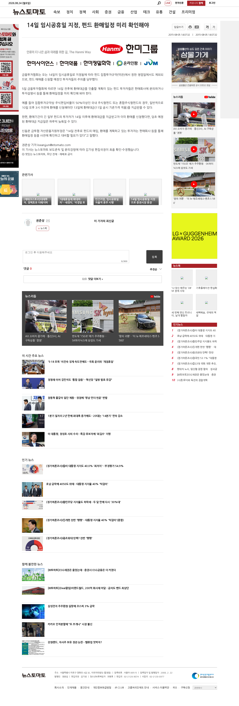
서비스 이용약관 (161, 687)
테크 (146, 12)
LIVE (168, 3)
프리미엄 (188, 12)
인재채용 (71, 687)
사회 (95, 12)
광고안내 (84, 687)
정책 (82, 12)
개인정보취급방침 (102, 687)
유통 (159, 12)
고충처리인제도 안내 (138, 687)
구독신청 (185, 687)
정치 (69, 12)
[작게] (214, 27)
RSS (175, 687)
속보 (56, 12)
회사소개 (59, 687)
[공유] (196, 27)
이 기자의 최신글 (104, 221)
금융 (121, 12)
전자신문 (179, 3)
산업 (133, 12)
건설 (172, 12)
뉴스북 (43, 228)
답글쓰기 (178, 27)
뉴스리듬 (178, 97)
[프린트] (190, 27)
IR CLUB (119, 687)
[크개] (207, 27)
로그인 (212, 3)
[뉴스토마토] (29, 12)
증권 (108, 12)
